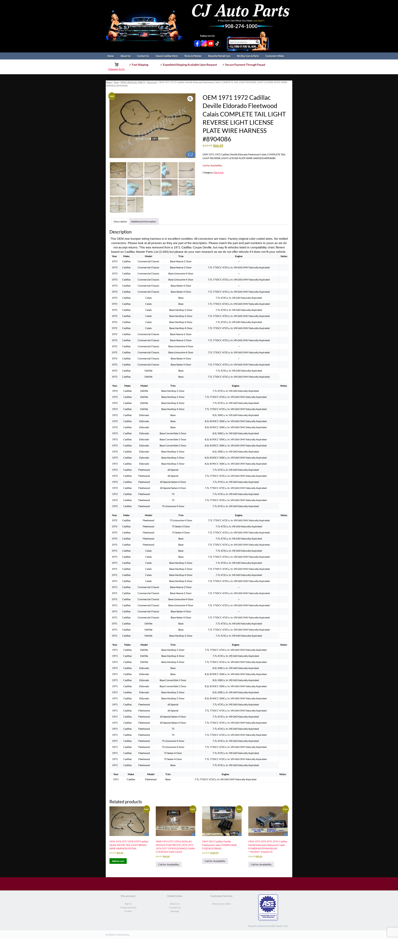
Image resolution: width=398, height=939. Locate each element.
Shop (116, 82)
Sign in (128, 903)
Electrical (152, 82)
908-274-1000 (241, 26)
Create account (128, 907)
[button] (190, 98)
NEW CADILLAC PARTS (132, 82)
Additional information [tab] (143, 221)
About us (175, 903)
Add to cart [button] (118, 860)
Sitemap (174, 911)
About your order (221, 903)
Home (110, 55)
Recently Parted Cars (219, 55)
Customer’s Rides (275, 55)
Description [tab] (120, 221)
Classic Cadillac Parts (167, 55)
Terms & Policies (192, 55)
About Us (125, 55)
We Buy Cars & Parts (248, 55)
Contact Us (143, 55)
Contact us (175, 907)
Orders (128, 911)
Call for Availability (168, 864)
